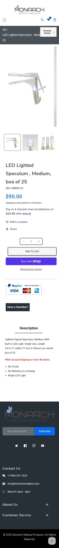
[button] (4, 20)
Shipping (11, 203)
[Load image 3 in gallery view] (48, 142)
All (4, 29)
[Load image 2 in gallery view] (30, 142)
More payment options (31, 269)
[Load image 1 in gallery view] (12, 142)
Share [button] (13, 229)
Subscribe (44, 431)
